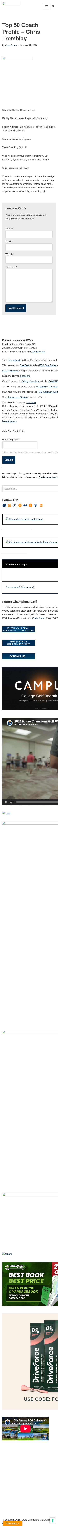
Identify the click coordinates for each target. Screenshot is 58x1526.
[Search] (53, 6)
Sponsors (25, 376)
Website (9, 254)
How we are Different (17, 397)
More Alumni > (9, 421)
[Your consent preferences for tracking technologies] (53, 1521)
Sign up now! (27, 587)
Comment (11, 267)
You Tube (31, 402)
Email (9, 241)
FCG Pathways (10, 370)
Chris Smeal (11, 45)
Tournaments (14, 360)
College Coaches (30, 381)
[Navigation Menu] (46, 6)
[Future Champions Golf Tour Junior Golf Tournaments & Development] (11, 6)
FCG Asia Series (47, 365)
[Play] (6, 802)
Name (9, 228)
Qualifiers (24, 365)
